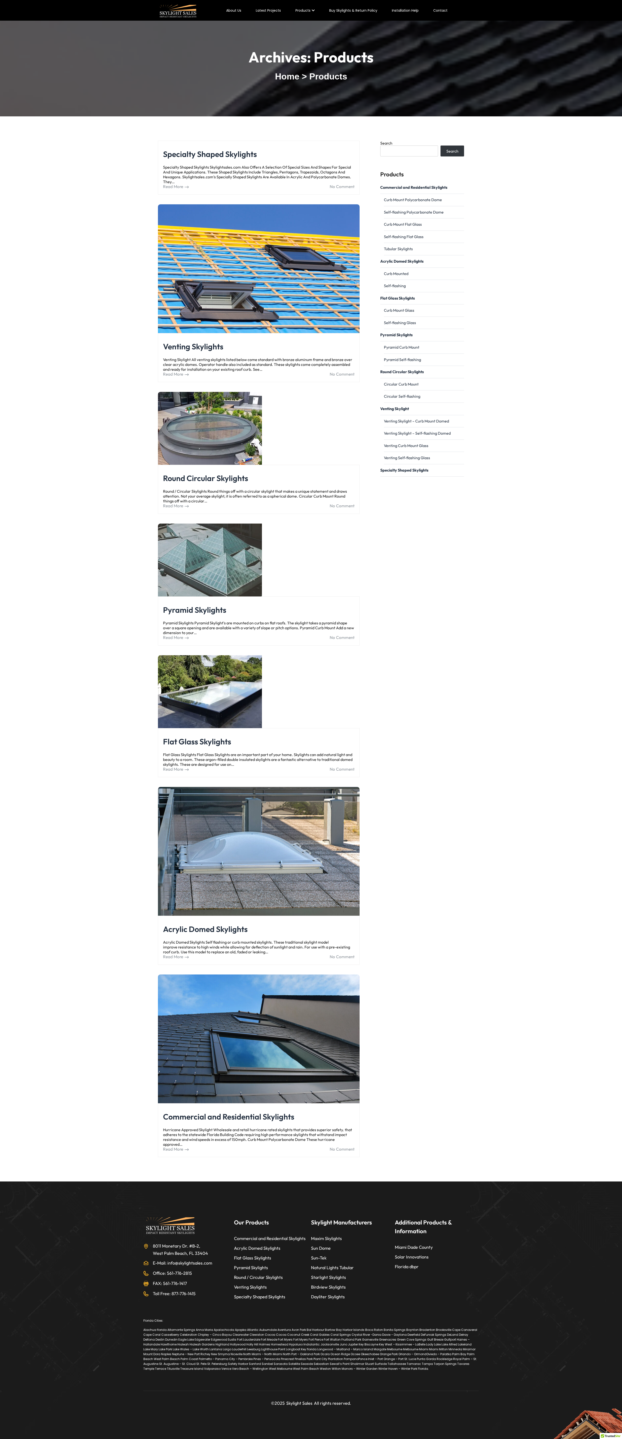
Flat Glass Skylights (197, 741)
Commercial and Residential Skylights (228, 1116)
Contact (440, 10)
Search (386, 143)
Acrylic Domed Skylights (205, 929)
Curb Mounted (396, 273)
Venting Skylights (193, 346)
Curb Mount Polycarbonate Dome (413, 199)
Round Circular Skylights (205, 478)
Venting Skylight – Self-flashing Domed (417, 433)
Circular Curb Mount (401, 384)
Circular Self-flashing (402, 396)
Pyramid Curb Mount (401, 347)
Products (303, 10)
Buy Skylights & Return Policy (353, 10)
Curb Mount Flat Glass (403, 224)
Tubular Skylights (398, 248)
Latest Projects (268, 10)
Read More (173, 186)
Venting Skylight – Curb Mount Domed (416, 421)
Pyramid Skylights (194, 610)
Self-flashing (395, 285)
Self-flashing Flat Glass (403, 236)
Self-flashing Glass (400, 322)
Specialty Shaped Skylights (210, 154)
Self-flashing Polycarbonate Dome (414, 212)
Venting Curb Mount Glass (406, 445)
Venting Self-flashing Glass (407, 457)
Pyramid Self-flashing (402, 359)
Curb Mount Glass (399, 310)
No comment (342, 186)
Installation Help (405, 10)
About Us (233, 10)
